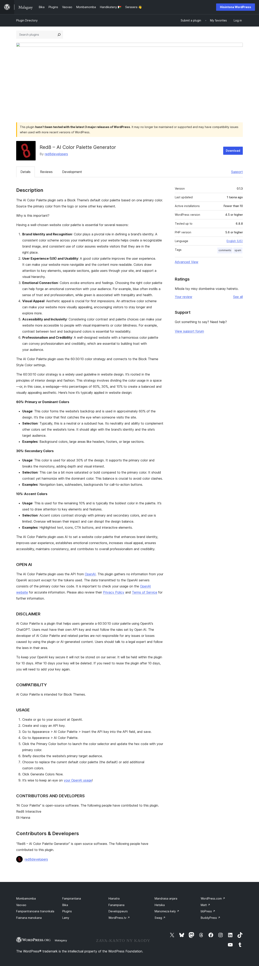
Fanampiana (116, 905)
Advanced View (186, 262)
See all (238, 297)
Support (237, 172)
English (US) (235, 241)
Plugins (67, 911)
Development (72, 172)
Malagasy (61, 940)
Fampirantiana (71, 898)
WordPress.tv (119, 917)
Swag (160, 917)
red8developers (56, 154)
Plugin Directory (27, 20)
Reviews (46, 172)
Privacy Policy (113, 592)
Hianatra (114, 898)
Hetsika (160, 905)
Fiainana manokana (29, 917)
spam (238, 250)
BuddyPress (210, 917)
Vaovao (21, 905)
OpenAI (90, 574)
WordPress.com (213, 898)
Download (233, 150)
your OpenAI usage (78, 780)
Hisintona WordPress (235, 7)
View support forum (189, 331)
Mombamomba (26, 898)
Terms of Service (144, 592)
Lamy (65, 917)
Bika (65, 905)
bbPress (208, 911)
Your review (183, 297)
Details (25, 172)
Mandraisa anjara (166, 898)
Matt (205, 905)
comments (225, 250)
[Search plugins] (59, 35)
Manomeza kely (167, 911)
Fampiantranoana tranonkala (35, 911)
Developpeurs (118, 911)
